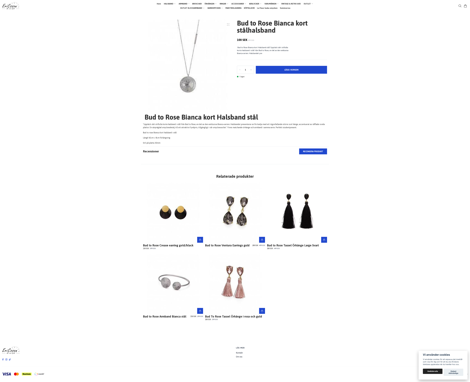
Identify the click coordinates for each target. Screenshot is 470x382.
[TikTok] (10, 359)
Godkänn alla (432, 371)
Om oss (239, 357)
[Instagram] (6, 359)
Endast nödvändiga (453, 372)
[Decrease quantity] (239, 70)
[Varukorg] (465, 6)
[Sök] (460, 6)
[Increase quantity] (251, 70)
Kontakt (239, 353)
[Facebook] (3, 359)
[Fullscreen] (228, 24)
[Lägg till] (200, 240)
